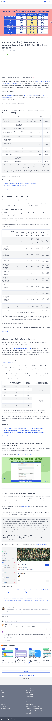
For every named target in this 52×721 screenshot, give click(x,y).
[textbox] (27, 621)
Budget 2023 (10, 95)
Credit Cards (28, 688)
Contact (2, 690)
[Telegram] (11, 719)
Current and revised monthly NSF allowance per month (20, 183)
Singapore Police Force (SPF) (13, 83)
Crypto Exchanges (29, 694)
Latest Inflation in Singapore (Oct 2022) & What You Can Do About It (23, 428)
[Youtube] (14, 719)
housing (31, 95)
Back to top (5, 189)
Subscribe (26, 671)
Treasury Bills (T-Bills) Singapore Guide (34, 708)
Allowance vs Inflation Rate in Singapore (15, 185)
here (34, 675)
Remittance (28, 699)
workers (36, 95)
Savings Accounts (29, 696)
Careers (2, 692)
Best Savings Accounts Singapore (33, 711)
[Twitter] (2, 719)
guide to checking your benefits (25, 454)
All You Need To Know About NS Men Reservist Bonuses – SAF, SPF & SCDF (26, 600)
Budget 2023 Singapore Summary (33, 713)
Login (49, 1)
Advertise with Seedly (5, 708)
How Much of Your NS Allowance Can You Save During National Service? (25, 594)
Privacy (2, 694)
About (2, 688)
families (26, 95)
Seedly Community (41, 544)
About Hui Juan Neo (10, 607)
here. (28, 612)
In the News (4, 39)
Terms (2, 696)
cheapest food (25, 506)
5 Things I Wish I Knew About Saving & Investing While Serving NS (24, 432)
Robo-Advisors (29, 692)
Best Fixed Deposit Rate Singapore (33, 706)
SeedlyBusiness (4, 706)
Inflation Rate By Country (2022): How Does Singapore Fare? (22, 430)
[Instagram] (8, 719)
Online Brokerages (30, 690)
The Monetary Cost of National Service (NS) (17, 596)
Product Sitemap (29, 701)
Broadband (28, 698)
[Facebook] (5, 719)
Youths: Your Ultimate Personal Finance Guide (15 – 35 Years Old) (23, 598)
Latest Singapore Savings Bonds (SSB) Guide (35, 710)
